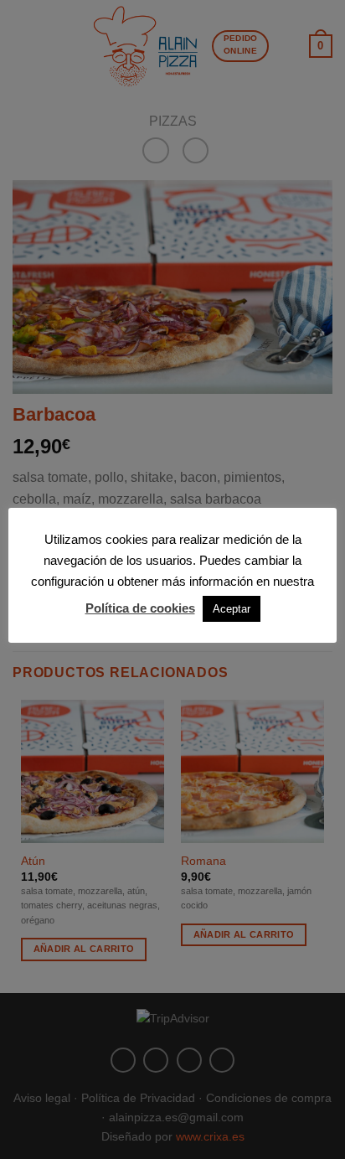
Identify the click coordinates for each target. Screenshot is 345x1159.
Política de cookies (140, 608)
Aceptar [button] (231, 609)
